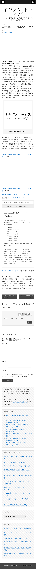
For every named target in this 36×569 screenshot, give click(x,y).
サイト (4, 370)
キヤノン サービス (8, 32)
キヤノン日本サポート (20, 402)
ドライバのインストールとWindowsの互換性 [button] (16, 202)
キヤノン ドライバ (18, 12)
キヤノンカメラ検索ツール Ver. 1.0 (14, 462)
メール (5, 366)
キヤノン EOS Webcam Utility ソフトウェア (17, 466)
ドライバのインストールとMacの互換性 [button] (15, 206)
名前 (4, 361)
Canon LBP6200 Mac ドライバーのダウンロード (17, 194)
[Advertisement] (18, 46)
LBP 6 (3, 24)
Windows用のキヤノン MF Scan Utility (15, 505)
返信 (29, 322)
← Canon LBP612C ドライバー (9, 296)
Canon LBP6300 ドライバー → (27, 296)
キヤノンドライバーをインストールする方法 (17, 529)
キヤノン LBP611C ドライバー (11, 271)
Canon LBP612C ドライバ (16, 198)
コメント (5, 343)
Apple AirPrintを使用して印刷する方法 (15, 538)
